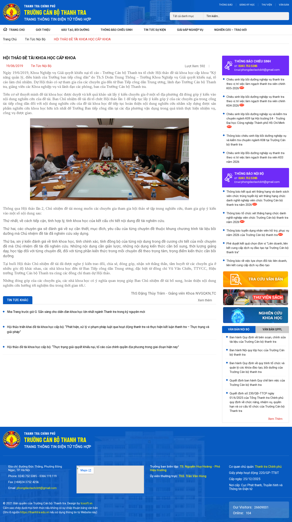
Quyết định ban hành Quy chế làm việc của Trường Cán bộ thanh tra (257, 383)
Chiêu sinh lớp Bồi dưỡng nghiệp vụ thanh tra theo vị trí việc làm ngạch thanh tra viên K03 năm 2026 (255, 157)
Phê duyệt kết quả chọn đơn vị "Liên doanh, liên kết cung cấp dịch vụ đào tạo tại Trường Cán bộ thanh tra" (257, 248)
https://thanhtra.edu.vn (34, 512)
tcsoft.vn (86, 503)
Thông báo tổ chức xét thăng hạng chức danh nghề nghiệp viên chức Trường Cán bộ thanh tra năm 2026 (257, 218)
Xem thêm (205, 300)
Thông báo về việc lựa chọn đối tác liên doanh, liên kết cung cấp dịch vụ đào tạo (256, 263)
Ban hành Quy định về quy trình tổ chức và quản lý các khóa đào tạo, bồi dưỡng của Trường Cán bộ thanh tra (257, 367)
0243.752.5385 (247, 66)
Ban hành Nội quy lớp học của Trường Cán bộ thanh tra (257, 352)
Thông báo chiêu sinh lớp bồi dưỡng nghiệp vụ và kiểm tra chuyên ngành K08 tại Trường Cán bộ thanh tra (256, 140)
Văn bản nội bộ (238, 329)
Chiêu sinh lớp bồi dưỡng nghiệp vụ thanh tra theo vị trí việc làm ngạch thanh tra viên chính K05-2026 (255, 84)
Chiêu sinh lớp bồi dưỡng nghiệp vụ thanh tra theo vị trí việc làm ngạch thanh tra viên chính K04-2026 (255, 101)
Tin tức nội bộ (35, 39)
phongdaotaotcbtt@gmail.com (260, 69)
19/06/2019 (14, 66)
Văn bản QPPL (272, 329)
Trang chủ (10, 39)
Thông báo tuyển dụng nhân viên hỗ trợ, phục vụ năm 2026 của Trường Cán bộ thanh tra (257, 233)
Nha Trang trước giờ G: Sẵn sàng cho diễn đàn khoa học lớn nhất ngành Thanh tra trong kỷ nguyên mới (76, 312)
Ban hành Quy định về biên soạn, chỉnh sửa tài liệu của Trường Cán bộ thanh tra (258, 339)
